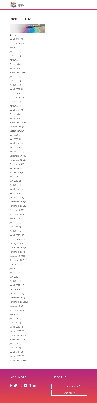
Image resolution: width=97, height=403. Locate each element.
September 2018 (17, 214)
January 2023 (15, 68)
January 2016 (15, 331)
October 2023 (16, 43)
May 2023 (14, 55)
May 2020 (14, 139)
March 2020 (15, 143)
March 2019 (15, 189)
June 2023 (14, 51)
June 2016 (14, 318)
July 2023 (14, 47)
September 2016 (17, 310)
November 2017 (17, 251)
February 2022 (16, 93)
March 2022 (15, 89)
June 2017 (14, 272)
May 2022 (14, 80)
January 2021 (15, 118)
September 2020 (17, 131)
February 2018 (16, 239)
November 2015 (17, 339)
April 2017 (14, 281)
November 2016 (17, 302)
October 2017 (16, 256)
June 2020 (14, 135)
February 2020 (16, 147)
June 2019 (14, 176)
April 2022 (14, 85)
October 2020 (16, 126)
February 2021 (16, 114)
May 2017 (14, 276)
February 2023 (16, 64)
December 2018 (17, 201)
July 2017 (14, 268)
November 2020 (17, 122)
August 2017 (15, 264)
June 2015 (14, 343)
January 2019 (15, 197)
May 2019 (14, 181)
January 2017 (15, 293)
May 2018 (14, 226)
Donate (68, 392)
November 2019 (17, 160)
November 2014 (17, 360)
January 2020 (15, 151)
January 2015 (15, 356)
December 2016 (17, 297)
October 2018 (16, 210)
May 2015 (14, 347)
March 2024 (15, 39)
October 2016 (16, 306)
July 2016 (14, 314)
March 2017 (15, 285)
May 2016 (14, 322)
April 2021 (14, 106)
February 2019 (16, 193)
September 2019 (17, 168)
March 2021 (15, 110)
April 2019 (14, 185)
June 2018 (14, 222)
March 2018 (15, 235)
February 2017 (16, 289)
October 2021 (16, 97)
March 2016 (15, 327)
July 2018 (14, 218)
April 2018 (14, 231)
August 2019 (15, 172)
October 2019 (16, 164)
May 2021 (14, 101)
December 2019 (17, 156)
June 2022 (14, 76)
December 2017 (17, 247)
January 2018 (15, 243)
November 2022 (17, 72)
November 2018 (17, 206)
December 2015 (17, 335)
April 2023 (14, 60)
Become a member (68, 386)
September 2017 (17, 260)
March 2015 (15, 352)
